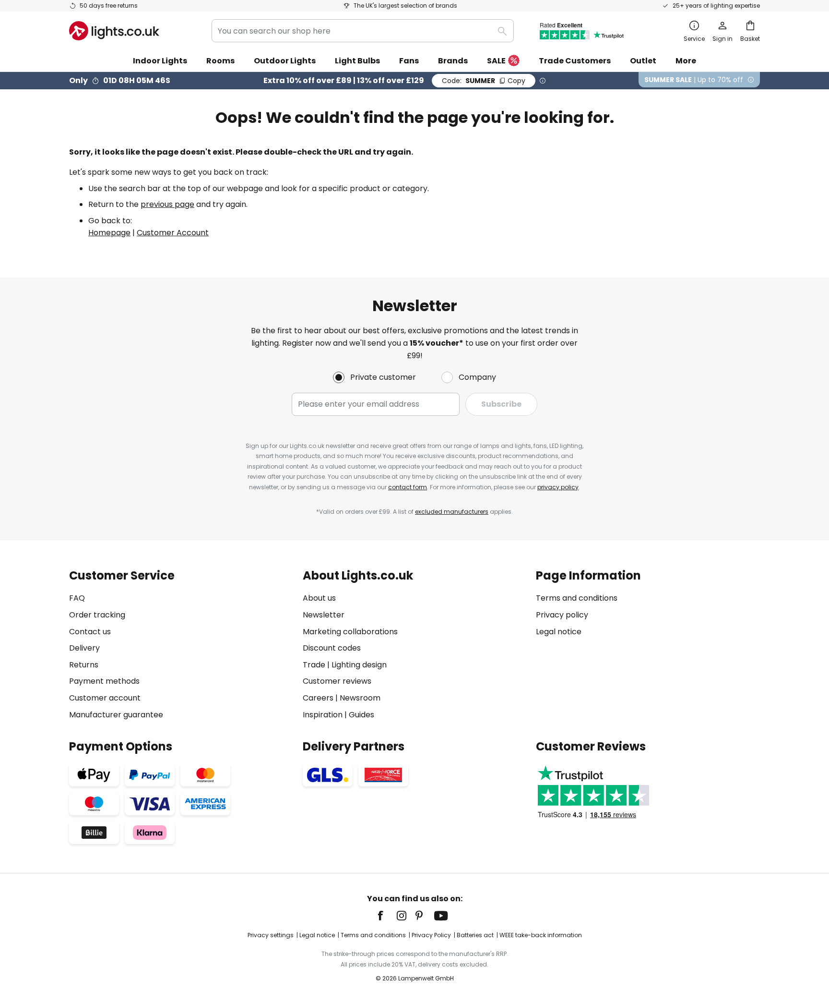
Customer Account (173, 232)
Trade (314, 664)
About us (319, 598)
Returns (83, 664)
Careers (318, 697)
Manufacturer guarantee (116, 714)
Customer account (105, 697)
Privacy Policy (431, 935)
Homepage (109, 232)
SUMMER (483, 80)
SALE (496, 60)
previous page (167, 204)
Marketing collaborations (350, 631)
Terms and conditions (576, 598)
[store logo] (114, 30)
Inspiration (323, 714)
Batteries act (475, 935)
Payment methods (104, 681)
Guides (361, 714)
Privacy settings (271, 935)
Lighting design (359, 664)
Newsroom (360, 697)
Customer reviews (337, 681)
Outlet (643, 60)
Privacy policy (562, 614)
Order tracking (97, 614)
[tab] (181, 645)
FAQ (77, 598)
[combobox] (362, 31)
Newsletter (323, 614)
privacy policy (558, 487)
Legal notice (558, 631)
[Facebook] (386, 915)
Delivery (84, 647)
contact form (407, 487)
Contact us (90, 631)
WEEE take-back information (540, 935)
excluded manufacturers (451, 512)
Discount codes (332, 647)
